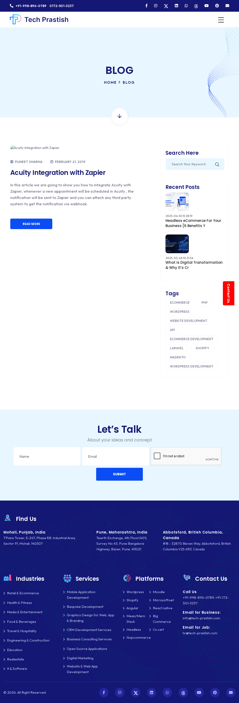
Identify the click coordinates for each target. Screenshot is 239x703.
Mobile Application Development (81, 595)
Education (14, 650)
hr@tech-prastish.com (200, 633)
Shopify (202, 348)
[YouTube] (206, 5)
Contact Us (228, 293)
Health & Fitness (19, 602)
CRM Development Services (89, 629)
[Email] (227, 5)
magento (178, 357)
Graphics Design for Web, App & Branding (90, 618)
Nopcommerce (139, 637)
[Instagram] (155, 5)
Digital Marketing (80, 658)
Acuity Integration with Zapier (57, 172)
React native (162, 608)
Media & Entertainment (24, 612)
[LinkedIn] (176, 5)
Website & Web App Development (82, 669)
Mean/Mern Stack (136, 619)
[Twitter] (166, 5)
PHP (204, 302)
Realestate (15, 659)
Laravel (177, 348)
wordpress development (191, 366)
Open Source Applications (87, 648)
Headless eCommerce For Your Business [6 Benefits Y (193, 223)
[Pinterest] (217, 5)
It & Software (17, 668)
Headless (134, 629)
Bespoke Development (85, 606)
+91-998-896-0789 (198, 597)
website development (188, 321)
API (172, 330)
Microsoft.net (163, 600)
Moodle (159, 592)
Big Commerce (162, 619)
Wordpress (180, 312)
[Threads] (196, 5)
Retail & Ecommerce (23, 593)
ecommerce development (191, 339)
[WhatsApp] (186, 5)
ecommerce (180, 302)
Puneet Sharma (28, 162)
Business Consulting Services (89, 639)
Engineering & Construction (28, 640)
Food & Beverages (21, 621)
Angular (132, 608)
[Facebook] (147, 5)
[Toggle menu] (220, 19)
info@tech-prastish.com (201, 618)
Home (110, 82)
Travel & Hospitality (22, 631)
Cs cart (158, 629)
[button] (119, 474)
